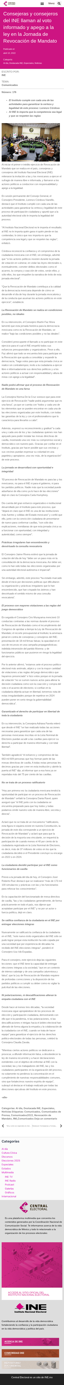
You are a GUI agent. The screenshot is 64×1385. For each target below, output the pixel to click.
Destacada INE (16, 63)
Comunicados (32, 1111)
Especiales (29, 63)
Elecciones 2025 (11, 1160)
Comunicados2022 (22, 1115)
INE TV (9, 1176)
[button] (42, 3)
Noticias (38, 63)
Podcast (9, 1184)
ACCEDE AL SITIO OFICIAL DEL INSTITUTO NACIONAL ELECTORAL (28, 1293)
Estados (6, 1168)
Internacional (9, 1196)
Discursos (7, 1156)
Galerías (9, 1188)
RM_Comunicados (23, 1118)
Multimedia (8, 1172)
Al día (5, 63)
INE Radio (10, 1180)
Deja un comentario (45, 1118)
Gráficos (9, 1192)
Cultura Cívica (9, 1152)
